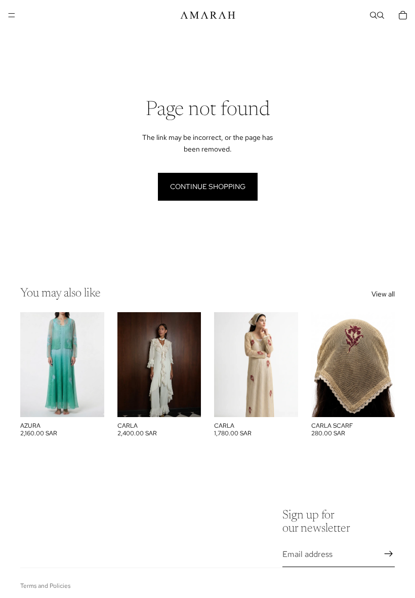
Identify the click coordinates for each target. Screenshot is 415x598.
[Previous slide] (128, 365)
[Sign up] (388, 554)
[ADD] (185, 402)
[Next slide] (190, 365)
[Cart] (403, 15)
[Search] (373, 15)
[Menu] (11, 15)
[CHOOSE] (88, 402)
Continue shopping (207, 186)
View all (383, 293)
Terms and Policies (45, 586)
